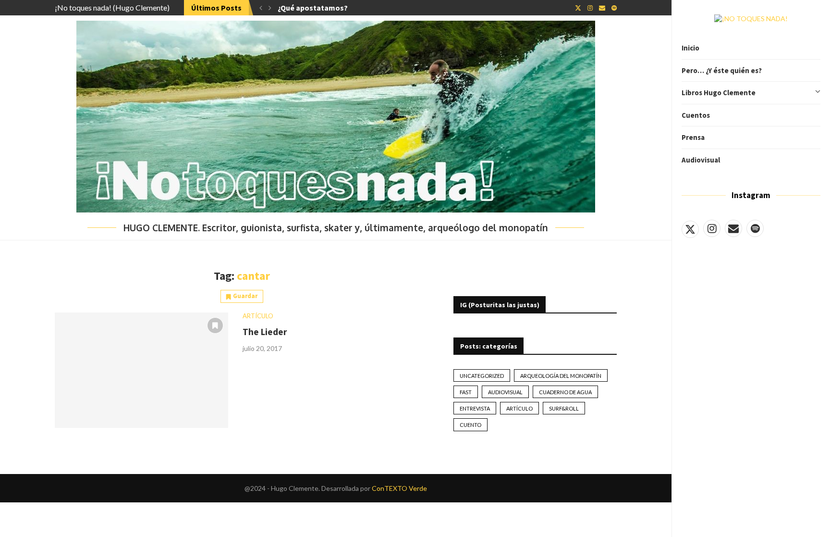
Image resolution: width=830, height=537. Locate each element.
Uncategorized (482, 376)
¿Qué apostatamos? (313, 7)
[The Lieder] (141, 370)
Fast (466, 392)
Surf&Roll (564, 408)
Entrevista (475, 408)
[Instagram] (711, 228)
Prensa (693, 137)
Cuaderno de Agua (565, 392)
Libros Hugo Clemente (719, 92)
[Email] (733, 228)
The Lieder (265, 331)
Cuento (470, 425)
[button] (261, 7)
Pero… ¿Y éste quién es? (722, 70)
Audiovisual (701, 159)
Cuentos (696, 115)
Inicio (690, 47)
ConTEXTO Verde (399, 488)
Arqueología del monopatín (560, 376)
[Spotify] (755, 228)
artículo (519, 408)
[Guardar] (215, 325)
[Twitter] (690, 228)
